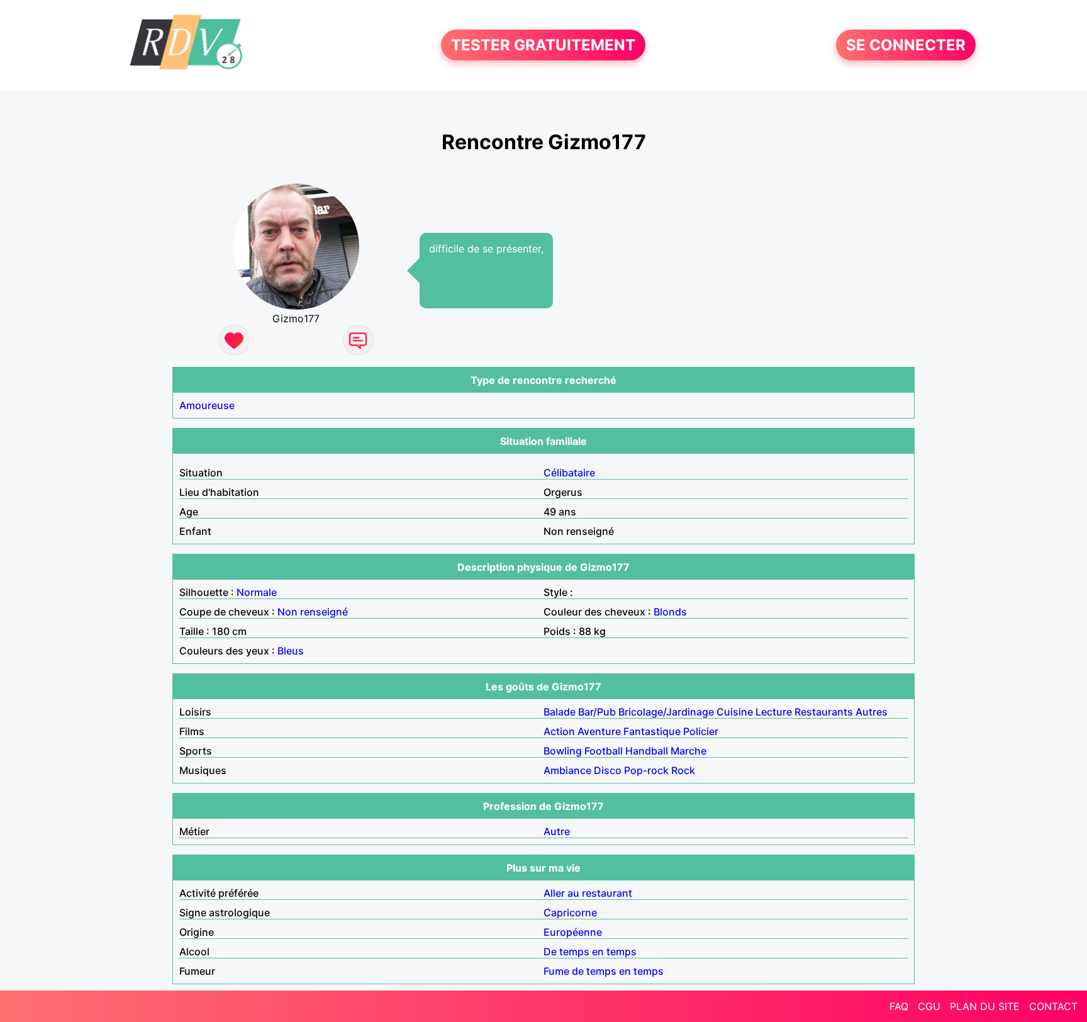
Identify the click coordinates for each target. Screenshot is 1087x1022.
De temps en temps (590, 951)
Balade (560, 711)
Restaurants (823, 711)
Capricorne (570, 912)
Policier (700, 731)
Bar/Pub (597, 711)
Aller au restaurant (588, 893)
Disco (608, 770)
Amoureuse (207, 405)
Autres (872, 711)
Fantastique (652, 731)
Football (603, 750)
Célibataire (569, 472)
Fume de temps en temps (604, 971)
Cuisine (734, 711)
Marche (688, 750)
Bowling (563, 750)
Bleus (290, 650)
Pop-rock (646, 770)
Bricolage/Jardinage (666, 711)
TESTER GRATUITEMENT (543, 45)
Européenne (573, 932)
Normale (257, 592)
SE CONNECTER (906, 45)
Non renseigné (312, 611)
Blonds (670, 611)
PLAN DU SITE (985, 1006)
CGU (929, 1006)
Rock (683, 770)
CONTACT (1053, 1006)
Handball (646, 750)
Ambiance (567, 770)
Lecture (773, 711)
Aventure (599, 731)
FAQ (898, 1006)
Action (559, 731)
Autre (557, 831)
